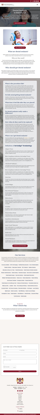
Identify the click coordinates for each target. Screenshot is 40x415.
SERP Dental (24, 414)
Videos (20, 400)
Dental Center (20, 401)
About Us (20, 394)
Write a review (20, 315)
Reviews (20, 397)
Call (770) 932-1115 (20, 47)
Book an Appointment (20, 23)
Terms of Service (20, 404)
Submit (20, 371)
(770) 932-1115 (6, 17)
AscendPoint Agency (33, 414)
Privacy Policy (20, 403)
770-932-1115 (26, 137)
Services (20, 398)
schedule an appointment (20, 245)
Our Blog (20, 396)
